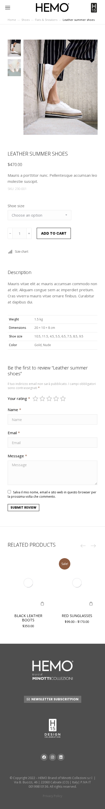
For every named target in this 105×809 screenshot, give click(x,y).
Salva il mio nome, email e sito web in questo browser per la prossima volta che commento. (52, 494)
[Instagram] (52, 757)
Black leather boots (28, 617)
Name (14, 409)
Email (14, 432)
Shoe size (16, 205)
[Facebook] (44, 757)
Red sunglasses (77, 615)
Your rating (19, 398)
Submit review (23, 507)
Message (17, 455)
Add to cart (54, 233)
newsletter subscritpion (54, 699)
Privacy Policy (52, 796)
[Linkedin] (60, 757)
